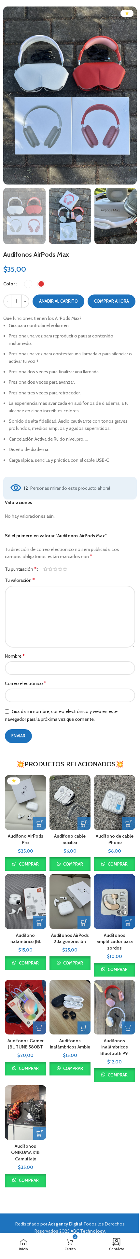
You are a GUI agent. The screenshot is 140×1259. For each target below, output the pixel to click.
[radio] (28, 284)
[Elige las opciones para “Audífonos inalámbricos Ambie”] (84, 1027)
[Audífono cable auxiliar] (70, 802)
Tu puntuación (20, 569)
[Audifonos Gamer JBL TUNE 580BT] (25, 1007)
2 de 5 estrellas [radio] (50, 569)
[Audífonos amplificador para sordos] (114, 901)
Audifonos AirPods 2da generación (70, 938)
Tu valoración (20, 580)
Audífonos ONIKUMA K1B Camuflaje (25, 1152)
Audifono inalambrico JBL (25, 938)
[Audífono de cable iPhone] (114, 802)
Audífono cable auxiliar (70, 839)
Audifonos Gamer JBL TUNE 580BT (25, 1044)
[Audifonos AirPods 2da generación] (70, 901)
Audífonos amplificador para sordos (114, 941)
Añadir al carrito (58, 301)
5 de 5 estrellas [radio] (65, 569)
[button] (9, 95)
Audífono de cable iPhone (114, 839)
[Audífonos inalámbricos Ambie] (70, 1007)
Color (9, 284)
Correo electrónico (25, 683)
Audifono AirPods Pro (25, 839)
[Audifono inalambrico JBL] (25, 901)
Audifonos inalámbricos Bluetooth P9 (114, 1047)
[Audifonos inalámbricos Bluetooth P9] (114, 1007)
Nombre (15, 656)
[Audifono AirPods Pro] (25, 802)
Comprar (29, 864)
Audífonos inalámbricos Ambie (70, 1044)
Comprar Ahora (111, 301)
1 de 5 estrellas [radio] (45, 569)
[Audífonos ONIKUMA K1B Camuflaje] (25, 1112)
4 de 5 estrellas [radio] (60, 569)
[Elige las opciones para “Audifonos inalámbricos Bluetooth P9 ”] (128, 1027)
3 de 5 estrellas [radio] (55, 569)
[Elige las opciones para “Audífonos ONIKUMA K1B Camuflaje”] (39, 1133)
